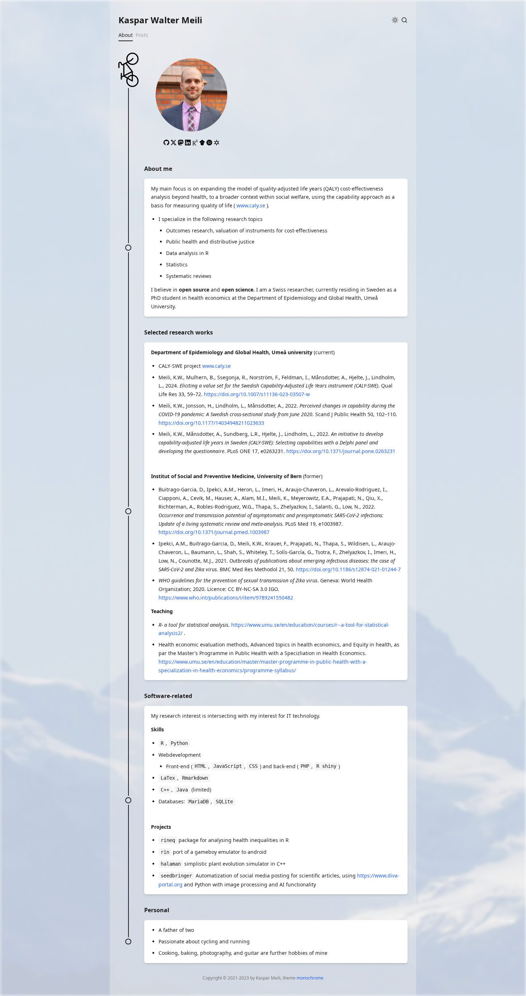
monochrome (310, 978)
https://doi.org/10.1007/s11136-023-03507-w (257, 394)
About (125, 35)
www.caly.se (251, 205)
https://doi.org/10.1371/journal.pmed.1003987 (214, 532)
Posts (142, 35)
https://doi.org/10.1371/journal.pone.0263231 (340, 451)
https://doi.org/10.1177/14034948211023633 (211, 422)
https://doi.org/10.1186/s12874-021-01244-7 (348, 569)
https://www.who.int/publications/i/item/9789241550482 (226, 597)
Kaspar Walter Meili (160, 20)
